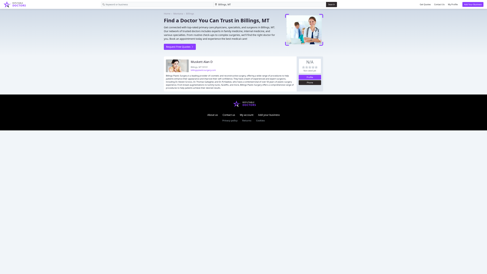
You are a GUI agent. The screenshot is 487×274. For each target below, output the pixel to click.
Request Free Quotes (178, 46)
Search (331, 4)
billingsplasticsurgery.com (203, 70)
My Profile (453, 4)
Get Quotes (425, 4)
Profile (310, 77)
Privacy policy (230, 120)
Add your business (269, 115)
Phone (310, 82)
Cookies (260, 120)
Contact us (229, 115)
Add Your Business (473, 4)
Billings (190, 13)
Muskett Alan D (202, 62)
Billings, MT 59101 (199, 67)
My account (246, 115)
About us (212, 115)
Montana (178, 13)
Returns (246, 120)
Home (167, 13)
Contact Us (439, 4)
